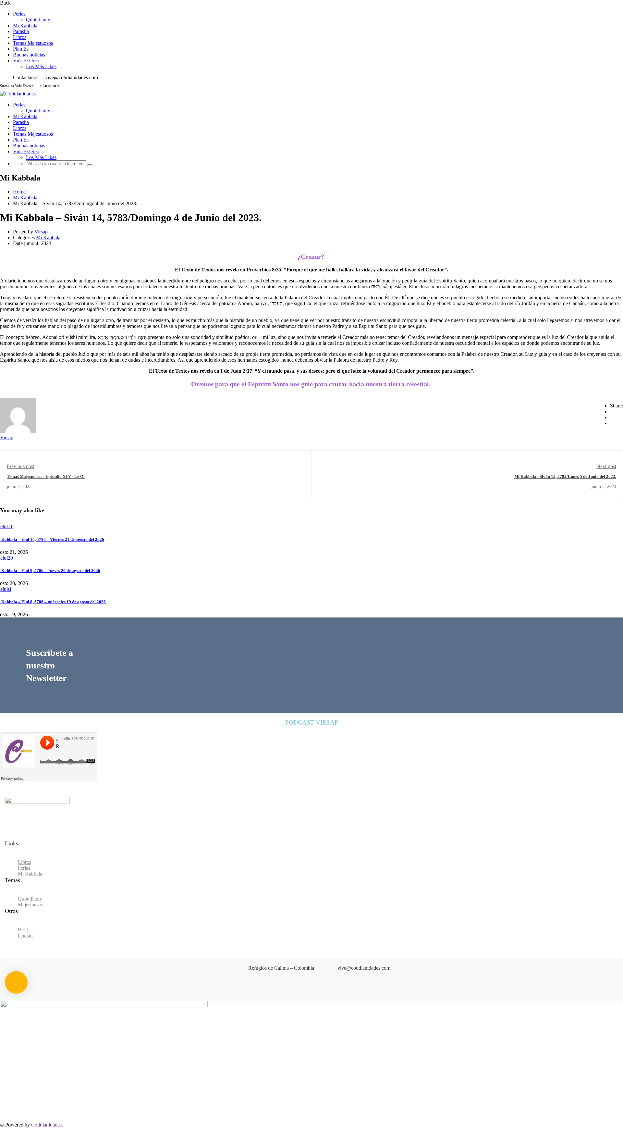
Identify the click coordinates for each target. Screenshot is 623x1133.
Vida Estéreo (26, 60)
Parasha (21, 31)
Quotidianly (38, 19)
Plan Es (21, 49)
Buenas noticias (29, 54)
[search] (89, 165)
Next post (606, 466)
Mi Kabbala (25, 25)
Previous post (20, 466)
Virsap (41, 231)
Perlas (19, 14)
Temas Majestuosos (33, 43)
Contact (26, 935)
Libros (19, 37)
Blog (23, 929)
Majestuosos (30, 904)
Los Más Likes (41, 66)
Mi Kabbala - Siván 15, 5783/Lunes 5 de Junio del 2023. (565, 476)
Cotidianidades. (47, 1124)
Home (19, 191)
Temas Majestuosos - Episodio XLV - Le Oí (46, 476)
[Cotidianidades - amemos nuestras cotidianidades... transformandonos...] (18, 93)
